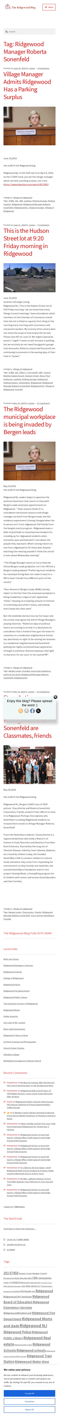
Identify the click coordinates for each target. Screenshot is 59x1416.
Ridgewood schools (31, 1350)
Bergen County (25, 1273)
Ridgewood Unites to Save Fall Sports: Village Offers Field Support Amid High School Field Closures (28, 1137)
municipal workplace (41, 671)
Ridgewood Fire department (16, 991)
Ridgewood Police (11, 984)
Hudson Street (32, 375)
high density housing (12, 1286)
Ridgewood (17, 204)
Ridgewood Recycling (23, 1345)
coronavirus (44, 1278)
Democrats (25, 1282)
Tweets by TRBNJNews (14, 1206)
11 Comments (43, 403)
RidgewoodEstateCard (17, 1313)
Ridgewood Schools (12, 972)
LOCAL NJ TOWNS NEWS (18, 1239)
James (32, 68)
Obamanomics (46, 1286)
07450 (11, 201)
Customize (29, 1401)
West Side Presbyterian (14, 1029)
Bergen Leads (15, 671)
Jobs (23, 1286)
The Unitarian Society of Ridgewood (20, 1003)
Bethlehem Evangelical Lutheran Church (22, 1060)
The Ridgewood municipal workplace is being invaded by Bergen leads (29, 420)
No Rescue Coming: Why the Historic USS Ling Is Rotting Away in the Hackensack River (31, 1084)
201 (16, 201)
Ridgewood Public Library (15, 997)
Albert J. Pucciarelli (28, 372)
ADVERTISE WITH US (16, 1244)
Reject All (29, 1409)
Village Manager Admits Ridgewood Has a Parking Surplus (27, 85)
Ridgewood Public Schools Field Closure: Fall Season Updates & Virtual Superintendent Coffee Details (30, 1104)
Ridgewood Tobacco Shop (15, 1035)
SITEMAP (11, 1249)
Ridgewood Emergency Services (18, 965)
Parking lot (42, 379)
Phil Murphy (25, 1291)
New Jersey (31, 1286)
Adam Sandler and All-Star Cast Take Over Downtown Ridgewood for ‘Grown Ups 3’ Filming (31, 1126)
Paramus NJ (7, 1291)
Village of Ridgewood (13, 978)
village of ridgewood (22, 197)
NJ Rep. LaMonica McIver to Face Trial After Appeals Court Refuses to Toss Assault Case (30, 1181)
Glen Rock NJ (36, 1282)
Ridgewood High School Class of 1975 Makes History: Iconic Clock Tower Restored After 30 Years (29, 1093)
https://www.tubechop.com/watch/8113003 (25, 184)
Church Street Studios (13, 1048)
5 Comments (43, 225)
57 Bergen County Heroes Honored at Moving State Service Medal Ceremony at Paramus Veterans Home (31, 1115)
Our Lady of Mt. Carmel (14, 1022)
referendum (24, 382)
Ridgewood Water (11, 1010)
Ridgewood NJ (21, 207)
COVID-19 (7, 1283)
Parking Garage (39, 201)
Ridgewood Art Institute (17, 1296)
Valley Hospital (10, 1016)
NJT (39, 1286)
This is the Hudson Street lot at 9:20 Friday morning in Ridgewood (26, 242)
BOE (30, 1278)
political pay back (11, 674)
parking (27, 201)
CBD (21, 201)
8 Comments (43, 68)
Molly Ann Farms (11, 959)
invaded (26, 671)
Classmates (27, 912)
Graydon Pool (46, 1283)
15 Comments (43, 691)
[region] (29, 1390)
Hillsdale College (11, 1054)
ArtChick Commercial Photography (19, 1041)
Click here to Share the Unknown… (19, 1228)
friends (37, 912)
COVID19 (15, 1282)
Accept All (29, 1393)
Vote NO (19, 389)
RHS (33, 1291)
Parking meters (10, 382)
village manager (36, 207)
